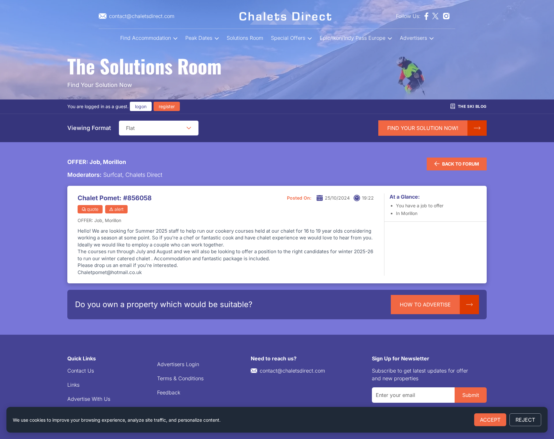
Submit (470, 395)
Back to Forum (460, 164)
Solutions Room (245, 38)
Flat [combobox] (130, 128)
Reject (525, 420)
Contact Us (80, 370)
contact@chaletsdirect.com (292, 370)
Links (73, 385)
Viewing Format (89, 128)
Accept (490, 420)
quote (92, 209)
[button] (188, 128)
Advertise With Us (88, 399)
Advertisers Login (178, 364)
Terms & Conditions (180, 378)
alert (118, 209)
